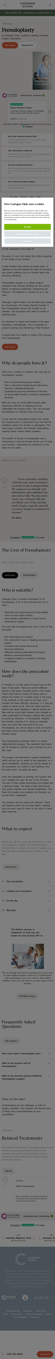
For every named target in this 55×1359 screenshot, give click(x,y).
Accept (27, 227)
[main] (27, 222)
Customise (27, 241)
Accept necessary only (27, 234)
